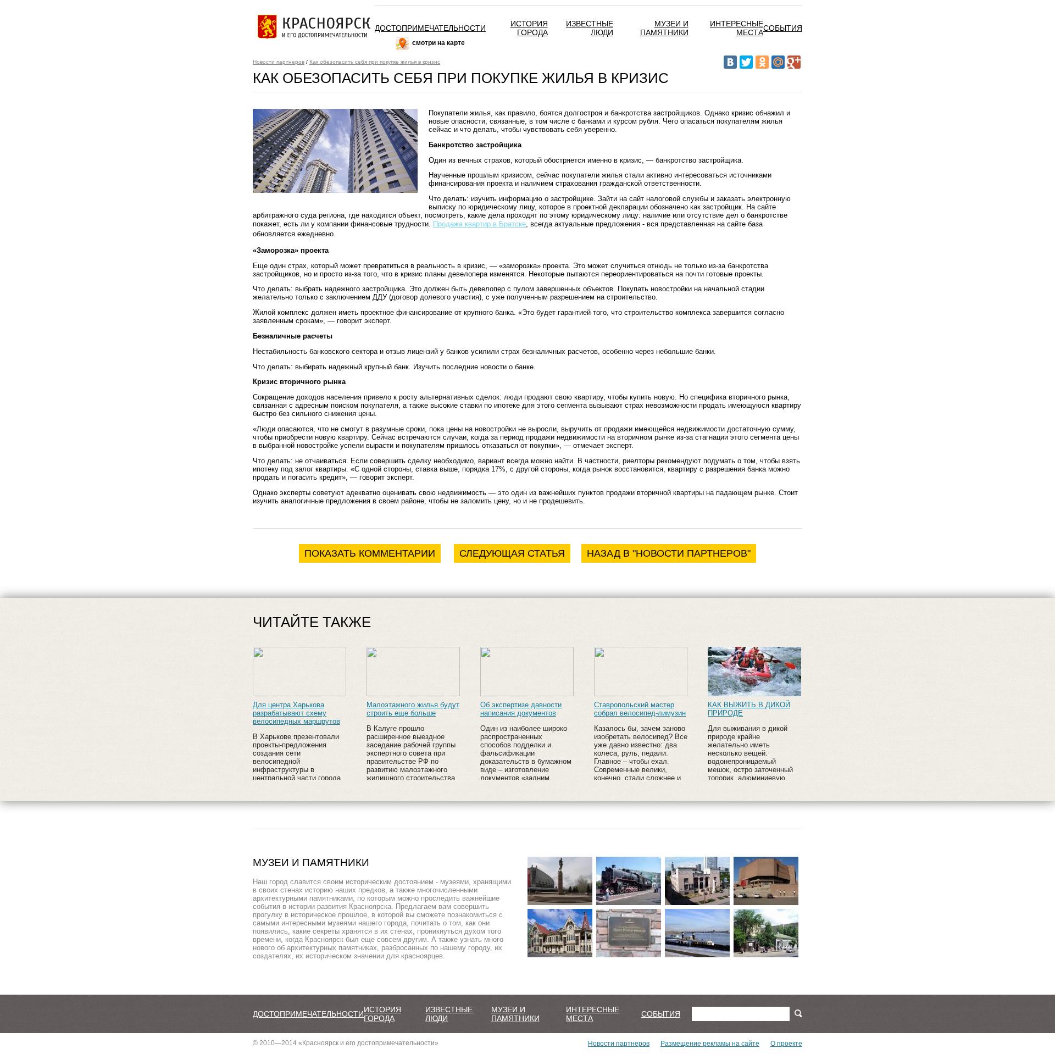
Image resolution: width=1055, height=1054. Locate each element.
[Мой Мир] (778, 62)
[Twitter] (746, 62)
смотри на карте (438, 43)
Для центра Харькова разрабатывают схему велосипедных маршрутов (296, 713)
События (782, 28)
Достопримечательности (430, 28)
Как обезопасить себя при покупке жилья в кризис (374, 62)
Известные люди (449, 1014)
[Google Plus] (794, 62)
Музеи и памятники (664, 28)
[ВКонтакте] (730, 62)
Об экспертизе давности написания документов (521, 709)
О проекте (786, 1043)
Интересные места (736, 28)
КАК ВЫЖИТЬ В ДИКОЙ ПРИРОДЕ (749, 709)
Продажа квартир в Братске (479, 224)
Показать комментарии (369, 553)
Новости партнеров (278, 62)
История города (529, 28)
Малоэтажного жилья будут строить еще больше (413, 709)
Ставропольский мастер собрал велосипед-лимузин (640, 709)
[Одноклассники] (762, 62)
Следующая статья (512, 553)
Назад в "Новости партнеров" (669, 553)
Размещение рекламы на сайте (709, 1043)
